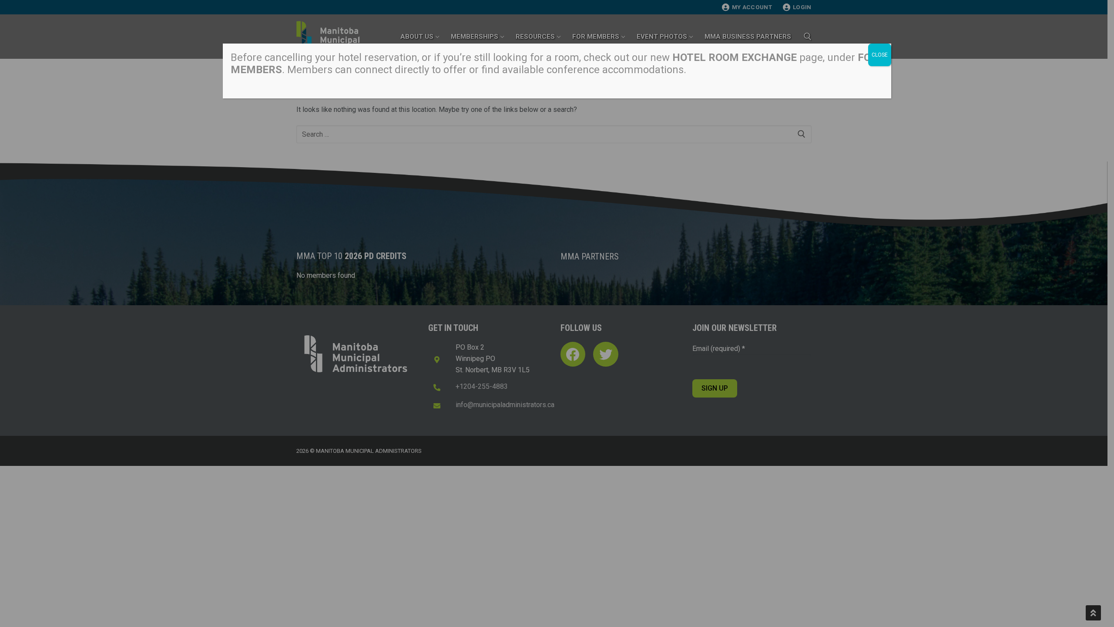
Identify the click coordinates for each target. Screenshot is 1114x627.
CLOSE (880, 55)
